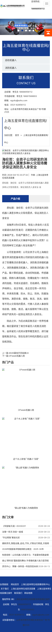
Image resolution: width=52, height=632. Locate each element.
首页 (17, 135)
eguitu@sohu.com (18, 100)
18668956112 (38, 8)
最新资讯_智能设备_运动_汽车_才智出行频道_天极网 (25, 543)
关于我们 (5, 588)
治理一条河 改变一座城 (12, 532)
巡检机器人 (11, 60)
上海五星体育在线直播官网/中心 (35, 584)
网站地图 (28, 593)
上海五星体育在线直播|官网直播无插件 (32, 599)
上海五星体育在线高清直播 (23, 588)
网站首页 (15, 584)
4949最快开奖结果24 (19, 353)
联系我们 (18, 593)
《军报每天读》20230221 (14, 526)
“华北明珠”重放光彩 (11, 537)
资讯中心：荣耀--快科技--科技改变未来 (20, 566)
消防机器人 (11, 67)
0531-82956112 (18, 105)
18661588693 (30, 96)
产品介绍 (15, 198)
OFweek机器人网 (17, 356)
